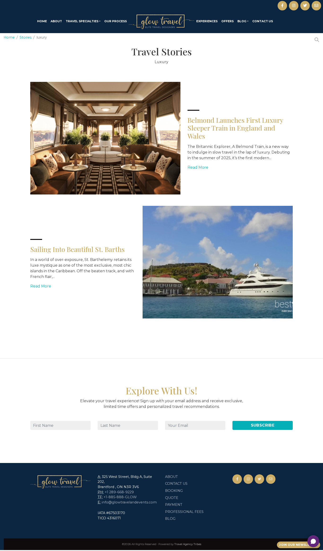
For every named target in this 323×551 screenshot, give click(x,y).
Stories (25, 37)
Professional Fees (184, 512)
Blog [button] (241, 21)
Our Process (115, 21)
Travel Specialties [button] (82, 21)
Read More (198, 167)
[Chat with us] (313, 541)
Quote (171, 498)
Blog (170, 518)
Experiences (207, 21)
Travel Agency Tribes (187, 544)
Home (42, 21)
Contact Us (262, 21)
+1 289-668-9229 (119, 492)
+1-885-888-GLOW (120, 497)
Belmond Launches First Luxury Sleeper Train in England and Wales (235, 128)
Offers (227, 21)
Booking (174, 491)
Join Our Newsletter (298, 545)
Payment (173, 505)
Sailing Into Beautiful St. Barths (77, 249)
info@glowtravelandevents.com (129, 502)
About (56, 21)
